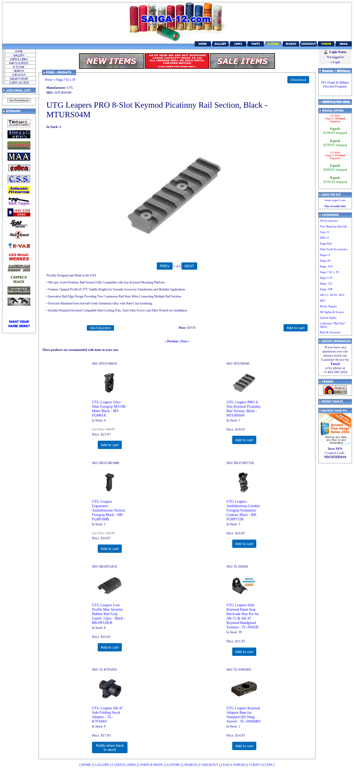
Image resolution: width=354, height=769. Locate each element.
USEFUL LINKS (125, 765)
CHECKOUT (209, 765)
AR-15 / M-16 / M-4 (332, 294)
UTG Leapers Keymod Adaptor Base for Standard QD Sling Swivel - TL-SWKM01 (243, 714)
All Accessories (329, 220)
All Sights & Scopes (332, 312)
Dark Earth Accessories (333, 249)
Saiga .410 (326, 266)
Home (48, 79)
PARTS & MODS (151, 765)
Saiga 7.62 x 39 (65, 79)
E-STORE (173, 765)
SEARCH (190, 765)
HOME (86, 765)
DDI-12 (324, 237)
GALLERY (102, 765)
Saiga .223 (326, 283)
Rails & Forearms (330, 332)
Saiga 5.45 (326, 277)
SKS (322, 300)
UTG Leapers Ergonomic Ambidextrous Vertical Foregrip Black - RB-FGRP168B (108, 510)
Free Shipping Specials (333, 226)
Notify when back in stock (110, 747)
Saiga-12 (325, 254)
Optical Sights (328, 317)
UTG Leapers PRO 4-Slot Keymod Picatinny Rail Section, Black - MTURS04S (243, 408)
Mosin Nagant (328, 306)
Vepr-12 (325, 232)
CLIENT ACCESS (261, 765)
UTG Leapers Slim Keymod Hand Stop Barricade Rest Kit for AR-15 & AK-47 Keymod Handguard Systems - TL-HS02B (242, 616)
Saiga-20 (325, 260)
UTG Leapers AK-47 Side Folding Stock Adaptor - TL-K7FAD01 (107, 714)
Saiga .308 (326, 289)
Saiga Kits (326, 243)
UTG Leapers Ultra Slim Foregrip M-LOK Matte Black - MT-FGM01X (109, 408)
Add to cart (110, 445)
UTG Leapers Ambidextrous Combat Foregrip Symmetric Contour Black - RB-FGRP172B (243, 510)
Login (336, 62)
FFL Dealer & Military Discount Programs (335, 84)
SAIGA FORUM (234, 765)
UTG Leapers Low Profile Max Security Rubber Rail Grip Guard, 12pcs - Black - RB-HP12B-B (108, 614)
